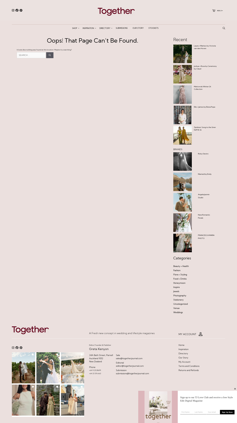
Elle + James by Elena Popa (204, 107)
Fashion (176, 270)
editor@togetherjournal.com (130, 366)
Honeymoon (179, 283)
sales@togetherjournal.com (129, 358)
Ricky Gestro (203, 154)
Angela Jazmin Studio (203, 196)
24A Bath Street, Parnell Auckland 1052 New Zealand (101, 358)
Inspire (176, 287)
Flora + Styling (180, 274)
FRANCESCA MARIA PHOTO (206, 236)
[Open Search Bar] (224, 28)
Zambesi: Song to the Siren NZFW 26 (205, 128)
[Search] (49, 55)
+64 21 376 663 (95, 373)
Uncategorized (180, 304)
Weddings (178, 312)
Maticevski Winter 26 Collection (202, 87)
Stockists (153, 28)
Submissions (122, 28)
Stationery (178, 299)
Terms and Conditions (188, 366)
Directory (104, 28)
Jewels (176, 291)
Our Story (138, 28)
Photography (179, 295)
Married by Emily (204, 174)
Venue (176, 308)
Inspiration (88, 28)
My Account (184, 362)
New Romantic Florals (204, 216)
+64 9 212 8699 (95, 370)
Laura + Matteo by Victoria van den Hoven (205, 47)
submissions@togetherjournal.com (132, 373)
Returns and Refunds (188, 370)
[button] (23, 367)
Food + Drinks (180, 278)
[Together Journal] (116, 11)
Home (181, 345)
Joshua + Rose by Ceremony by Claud (205, 67)
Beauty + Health (181, 266)
